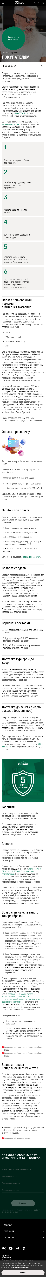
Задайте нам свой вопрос (13, 38)
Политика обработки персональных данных (17, 1260)
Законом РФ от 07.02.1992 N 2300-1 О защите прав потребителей (22, 871)
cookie (26, 1267)
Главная (5, 53)
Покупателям (14, 53)
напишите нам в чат (11, 124)
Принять (23, 1273)
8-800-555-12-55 (20, 113)
